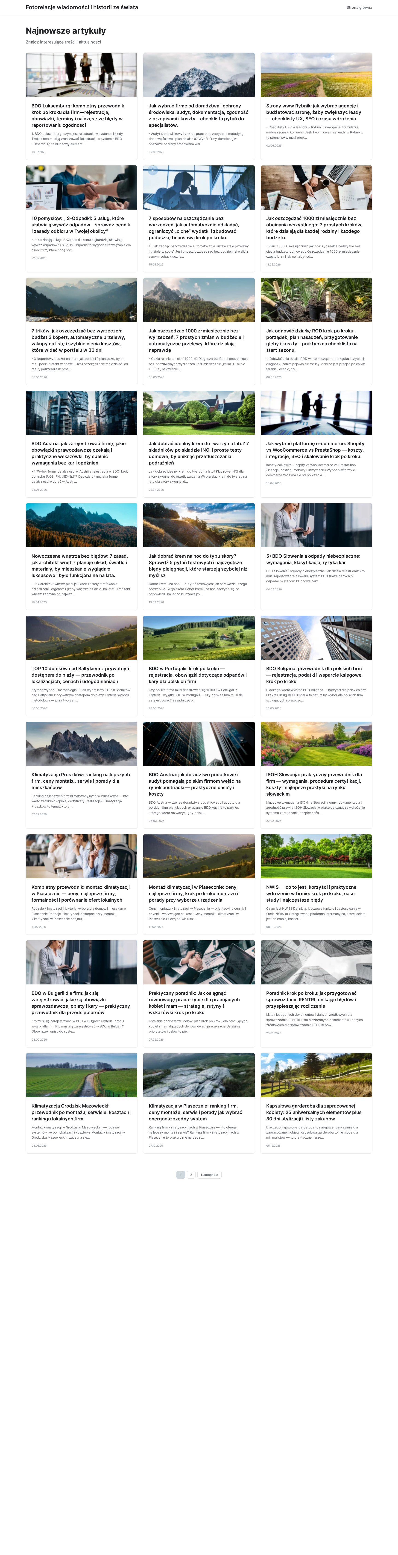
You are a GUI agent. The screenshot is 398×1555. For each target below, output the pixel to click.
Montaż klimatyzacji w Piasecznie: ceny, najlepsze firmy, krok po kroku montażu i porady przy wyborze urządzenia (193, 893)
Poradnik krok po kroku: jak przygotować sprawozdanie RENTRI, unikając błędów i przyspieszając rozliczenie (311, 999)
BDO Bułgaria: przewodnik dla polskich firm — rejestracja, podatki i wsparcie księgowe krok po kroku (314, 675)
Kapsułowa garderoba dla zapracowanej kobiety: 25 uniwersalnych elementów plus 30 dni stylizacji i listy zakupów (314, 1112)
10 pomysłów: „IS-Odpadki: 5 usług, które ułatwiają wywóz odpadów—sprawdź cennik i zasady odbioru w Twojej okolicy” (81, 225)
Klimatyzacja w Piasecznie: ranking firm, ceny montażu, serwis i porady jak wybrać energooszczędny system (195, 1112)
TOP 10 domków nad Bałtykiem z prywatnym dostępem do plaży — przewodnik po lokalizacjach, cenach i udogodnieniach (81, 675)
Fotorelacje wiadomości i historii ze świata (82, 7)
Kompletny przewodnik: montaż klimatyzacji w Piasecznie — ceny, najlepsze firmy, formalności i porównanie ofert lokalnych (81, 893)
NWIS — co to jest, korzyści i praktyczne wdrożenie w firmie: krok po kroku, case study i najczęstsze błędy (311, 893)
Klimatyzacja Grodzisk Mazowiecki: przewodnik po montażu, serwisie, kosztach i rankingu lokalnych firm (82, 1112)
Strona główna (359, 7)
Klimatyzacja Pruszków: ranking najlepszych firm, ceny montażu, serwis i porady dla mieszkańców (81, 781)
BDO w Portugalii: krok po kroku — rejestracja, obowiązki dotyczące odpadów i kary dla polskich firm (198, 675)
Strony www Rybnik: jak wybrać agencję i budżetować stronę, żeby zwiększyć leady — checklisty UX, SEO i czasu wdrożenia (313, 112)
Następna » (209, 1175)
